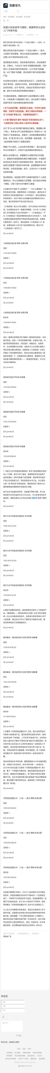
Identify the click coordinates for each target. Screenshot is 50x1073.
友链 (24, 1049)
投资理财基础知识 (23, 933)
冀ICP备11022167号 (25, 1066)
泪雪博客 (9, 1056)
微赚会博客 (26, 1053)
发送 (19, 1035)
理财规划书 (35, 933)
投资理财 (11, 17)
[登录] (8, 20)
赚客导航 (33, 1059)
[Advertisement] (25, 963)
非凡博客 (17, 1053)
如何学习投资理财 (8, 933)
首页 (5, 17)
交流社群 (27, 17)
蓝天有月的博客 (10, 1059)
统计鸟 (39, 1056)
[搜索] (18, 11)
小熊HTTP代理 (23, 1059)
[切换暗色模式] (4, 20)
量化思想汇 (31, 1056)
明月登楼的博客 (20, 1056)
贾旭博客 (42, 1059)
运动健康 (19, 17)
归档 (18, 1049)
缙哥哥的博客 (37, 1053)
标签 (29, 1049)
